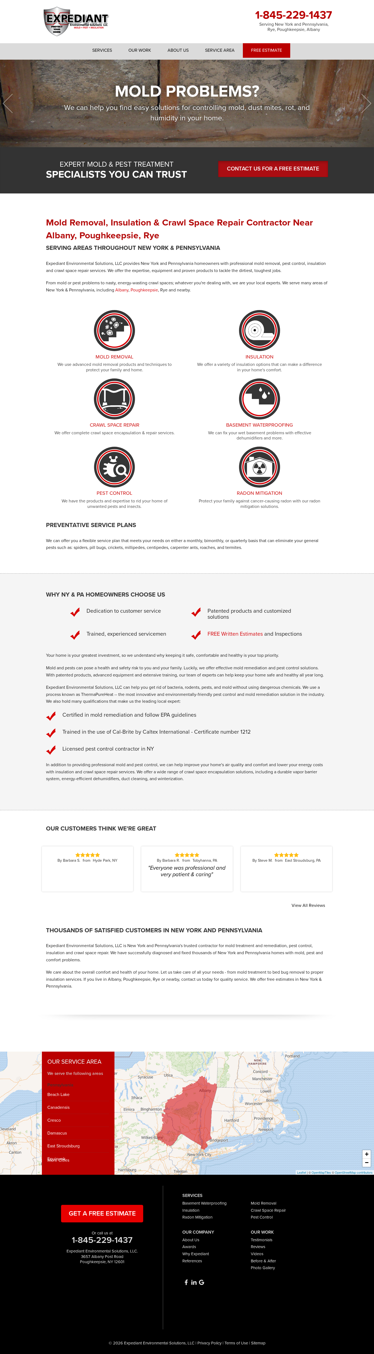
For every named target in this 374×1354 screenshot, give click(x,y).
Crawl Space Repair (268, 1210)
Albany (121, 290)
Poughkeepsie (144, 290)
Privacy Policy (209, 1343)
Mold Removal (263, 1203)
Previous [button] (12, 103)
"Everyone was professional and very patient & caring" (187, 871)
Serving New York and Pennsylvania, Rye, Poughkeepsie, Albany (294, 27)
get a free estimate (102, 1213)
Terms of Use (236, 1343)
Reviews (258, 1246)
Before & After (263, 1260)
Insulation (190, 1210)
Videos (257, 1253)
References (192, 1260)
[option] (187, 103)
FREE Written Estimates (235, 634)
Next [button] (362, 103)
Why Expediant (195, 1253)
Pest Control (262, 1217)
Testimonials (261, 1239)
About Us (190, 1239)
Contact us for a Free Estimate (273, 169)
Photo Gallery (263, 1267)
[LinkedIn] (194, 1282)
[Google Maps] (201, 1282)
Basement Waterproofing (204, 1203)
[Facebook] (186, 1282)
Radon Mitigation (197, 1217)
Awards (189, 1246)
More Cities (58, 1160)
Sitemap (258, 1343)
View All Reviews (308, 905)
